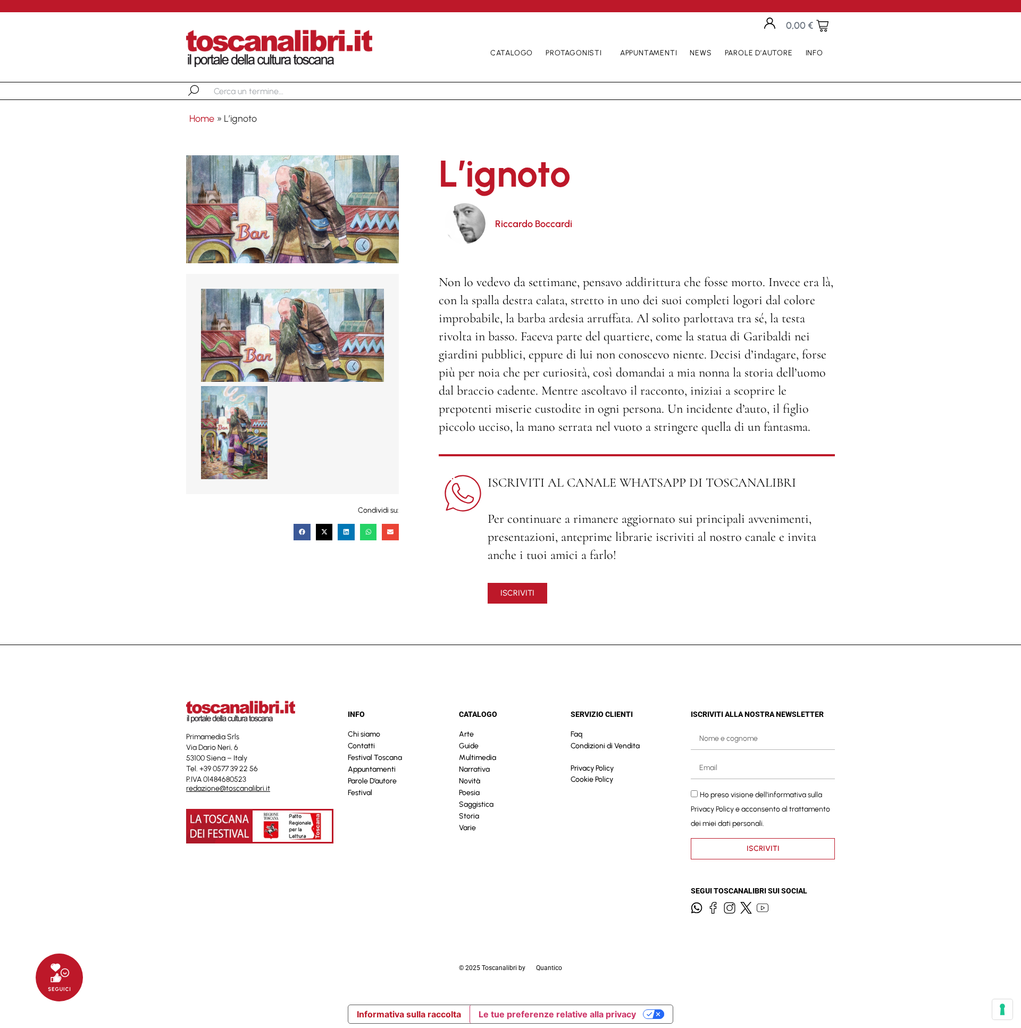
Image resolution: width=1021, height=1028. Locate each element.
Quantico (549, 968)
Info (814, 52)
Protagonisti (574, 52)
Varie (467, 827)
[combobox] (269, 90)
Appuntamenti (648, 52)
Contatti (361, 745)
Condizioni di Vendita (605, 745)
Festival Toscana (375, 757)
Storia (469, 816)
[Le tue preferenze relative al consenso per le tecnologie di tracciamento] (1002, 1009)
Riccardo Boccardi (533, 224)
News (701, 52)
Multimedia (477, 757)
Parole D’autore (759, 52)
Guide (469, 745)
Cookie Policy (592, 779)
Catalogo (511, 52)
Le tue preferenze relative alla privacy (557, 1014)
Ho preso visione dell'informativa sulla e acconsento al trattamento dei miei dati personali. (760, 809)
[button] (302, 532)
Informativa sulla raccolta (409, 1014)
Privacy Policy (592, 768)
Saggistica (476, 804)
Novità (469, 780)
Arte (466, 734)
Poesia (469, 792)
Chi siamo (364, 734)
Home (201, 118)
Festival (360, 792)
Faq (576, 734)
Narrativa (474, 769)
